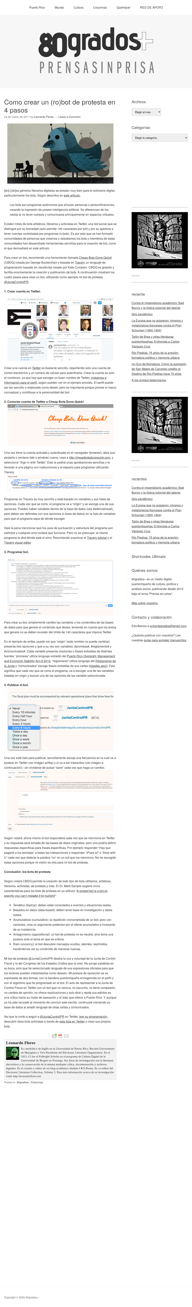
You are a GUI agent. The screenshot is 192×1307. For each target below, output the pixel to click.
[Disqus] (60, 1142)
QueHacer (123, 7)
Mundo (59, 7)
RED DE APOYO (151, 7)
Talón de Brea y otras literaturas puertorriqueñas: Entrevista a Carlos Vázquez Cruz (155, 341)
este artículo (72, 195)
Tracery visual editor (17, 542)
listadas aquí (98, 666)
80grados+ (23, 1082)
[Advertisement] (160, 174)
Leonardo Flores (20, 1042)
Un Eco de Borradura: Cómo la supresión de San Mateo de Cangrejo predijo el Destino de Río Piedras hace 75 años (159, 369)
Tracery (80, 262)
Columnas (100, 7)
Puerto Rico (37, 7)
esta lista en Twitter (72, 1021)
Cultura (78, 7)
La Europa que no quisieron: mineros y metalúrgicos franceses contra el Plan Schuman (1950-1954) (157, 325)
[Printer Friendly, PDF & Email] (60, 1036)
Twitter (36, 368)
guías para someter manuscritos (165, 640)
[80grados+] (96, 70)
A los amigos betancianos (149, 380)
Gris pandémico (142, 314)
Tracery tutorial (97, 537)
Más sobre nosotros (145, 603)
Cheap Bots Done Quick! (95, 257)
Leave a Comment (69, 117)
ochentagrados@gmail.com (168, 626)
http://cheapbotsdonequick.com (89, 457)
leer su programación (93, 1016)
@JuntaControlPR (16, 282)
